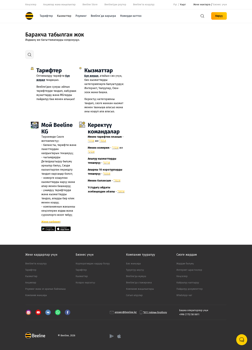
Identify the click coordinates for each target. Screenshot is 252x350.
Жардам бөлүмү (185, 263)
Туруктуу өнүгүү (135, 269)
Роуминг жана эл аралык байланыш (45, 289)
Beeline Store (90, 4)
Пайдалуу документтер (189, 289)
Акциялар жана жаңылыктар (59, 4)
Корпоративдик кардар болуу (93, 263)
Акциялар (30, 282)
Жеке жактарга (201, 4)
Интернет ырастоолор (189, 269)
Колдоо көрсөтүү (85, 282)
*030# (106, 173)
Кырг (183, 4)
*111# (91, 140)
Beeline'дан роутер (115, 4)
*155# (102, 140)
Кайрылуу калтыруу (187, 282)
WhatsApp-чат (184, 295)
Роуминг (81, 15)
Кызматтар (98, 70)
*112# (115, 147)
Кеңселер (30, 4)
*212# (91, 151)
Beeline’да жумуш (136, 276)
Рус (175, 4)
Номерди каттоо (130, 15)
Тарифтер (46, 15)
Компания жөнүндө (36, 295)
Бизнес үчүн (220, 4)
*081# (121, 191)
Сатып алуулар (134, 295)
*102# (117, 180)
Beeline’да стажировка (139, 282)
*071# (106, 162)
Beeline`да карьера (103, 15)
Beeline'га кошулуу (36, 263)
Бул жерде (91, 75)
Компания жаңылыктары (140, 289)
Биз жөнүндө (133, 263)
